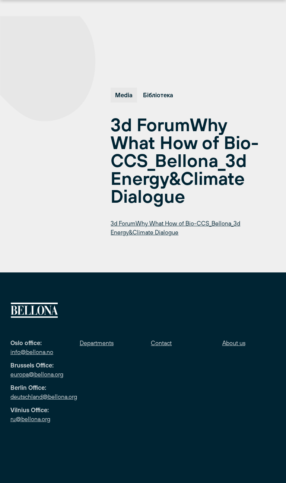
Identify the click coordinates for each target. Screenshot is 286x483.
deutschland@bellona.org (43, 396)
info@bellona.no (31, 351)
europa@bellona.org (36, 374)
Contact (161, 343)
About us (233, 343)
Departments (97, 343)
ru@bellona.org (30, 419)
